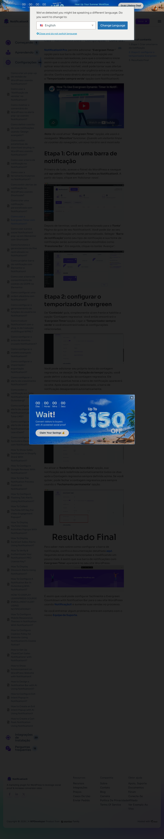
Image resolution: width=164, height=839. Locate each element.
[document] (82, 419)
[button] (132, 397)
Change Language (112, 25)
